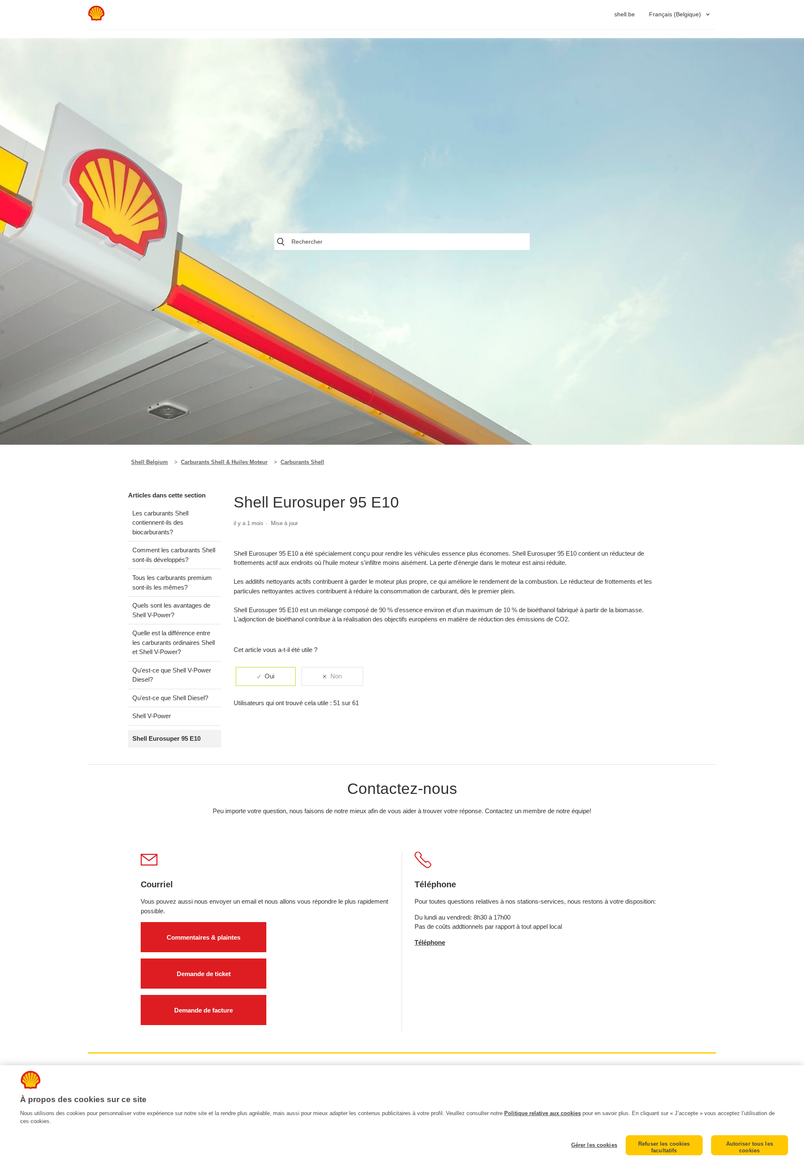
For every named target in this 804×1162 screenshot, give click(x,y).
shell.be (624, 14)
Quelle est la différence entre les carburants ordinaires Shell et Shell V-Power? (173, 642)
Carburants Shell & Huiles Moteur (224, 462)
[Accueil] (96, 18)
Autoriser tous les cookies (749, 1147)
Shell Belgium (149, 462)
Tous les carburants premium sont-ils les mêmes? (172, 582)
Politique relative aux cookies (542, 1113)
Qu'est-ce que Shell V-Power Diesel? (171, 675)
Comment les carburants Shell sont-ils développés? (173, 554)
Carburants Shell (302, 462)
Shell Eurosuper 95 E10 (166, 738)
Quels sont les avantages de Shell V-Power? (171, 610)
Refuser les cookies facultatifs (664, 1147)
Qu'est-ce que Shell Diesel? (170, 697)
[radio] (266, 676)
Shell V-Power (151, 715)
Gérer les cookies (594, 1145)
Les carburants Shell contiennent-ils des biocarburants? (160, 523)
